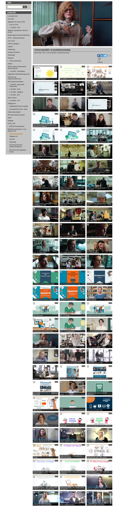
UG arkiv (12, 139)
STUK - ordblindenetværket (16, 38)
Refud (9, 117)
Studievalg (12, 142)
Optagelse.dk (13, 136)
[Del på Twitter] (105, 56)
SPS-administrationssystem (16, 115)
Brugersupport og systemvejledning (18, 35)
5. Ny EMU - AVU (14, 95)
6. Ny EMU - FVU (14, 100)
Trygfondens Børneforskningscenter (19, 74)
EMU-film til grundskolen (16, 126)
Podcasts (100, 62)
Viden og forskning (15, 61)
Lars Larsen (11, 41)
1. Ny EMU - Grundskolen (17, 71)
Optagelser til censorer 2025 (16, 22)
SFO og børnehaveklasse (15, 81)
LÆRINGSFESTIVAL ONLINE (18, 106)
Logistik (10, 46)
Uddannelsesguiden (16, 134)
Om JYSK (11, 19)
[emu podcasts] (99, 59)
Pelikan (10, 63)
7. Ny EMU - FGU (14, 27)
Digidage (10, 120)
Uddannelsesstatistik (14, 112)
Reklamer (11, 58)
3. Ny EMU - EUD (14, 89)
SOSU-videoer (12, 97)
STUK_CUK (11, 123)
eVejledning (11, 49)
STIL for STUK (13, 24)
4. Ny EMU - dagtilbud (16, 92)
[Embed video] (109, 55)
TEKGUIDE (11, 55)
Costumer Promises (14, 52)
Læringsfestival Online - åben (18, 109)
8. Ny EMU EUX (13, 16)
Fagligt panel (12, 103)
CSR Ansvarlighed (13, 43)
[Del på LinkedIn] (101, 56)
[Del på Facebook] (98, 56)
